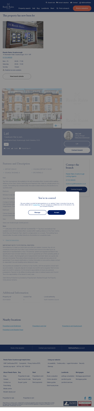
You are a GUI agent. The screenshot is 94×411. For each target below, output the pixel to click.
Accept (56, 212)
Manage (37, 212)
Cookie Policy (36, 205)
